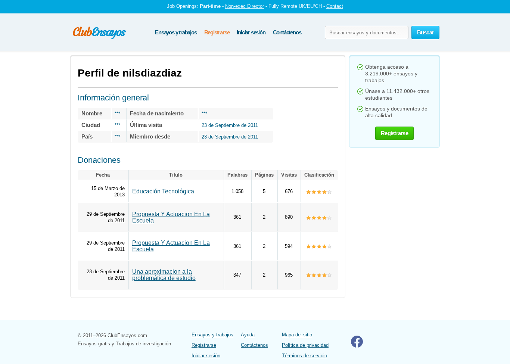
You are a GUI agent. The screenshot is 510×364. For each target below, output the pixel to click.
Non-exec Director (244, 6)
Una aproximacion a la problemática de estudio (164, 274)
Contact (334, 6)
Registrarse (217, 32)
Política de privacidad (305, 345)
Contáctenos (287, 32)
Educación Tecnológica (163, 191)
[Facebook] (357, 346)
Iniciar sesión (251, 32)
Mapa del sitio (297, 334)
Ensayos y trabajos (175, 32)
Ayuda (248, 334)
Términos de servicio (304, 355)
